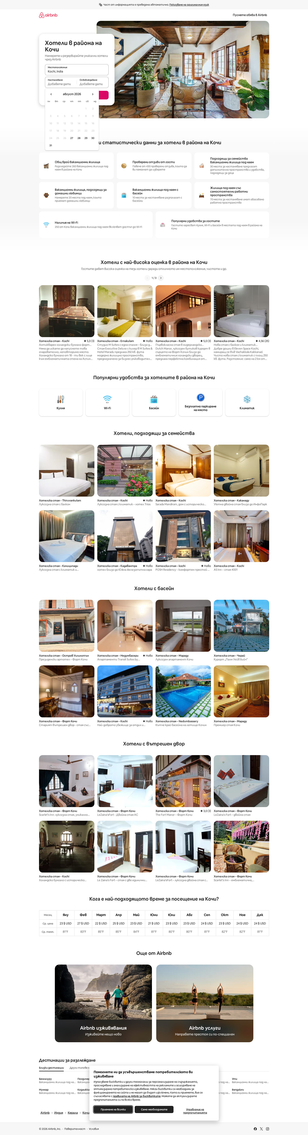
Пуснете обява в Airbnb (250, 15)
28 (78, 138)
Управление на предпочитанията (195, 1111)
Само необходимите (154, 1109)
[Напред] (161, 278)
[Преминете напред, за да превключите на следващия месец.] (93, 94)
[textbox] (61, 84)
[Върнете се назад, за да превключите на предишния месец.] (51, 94)
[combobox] (77, 71)
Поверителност (74, 1129)
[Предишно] (147, 278)
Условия (94, 1129)
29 (86, 138)
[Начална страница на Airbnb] (48, 15)
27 (71, 138)
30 (92, 138)
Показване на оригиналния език (189, 4)
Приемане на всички (113, 1109)
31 (50, 145)
